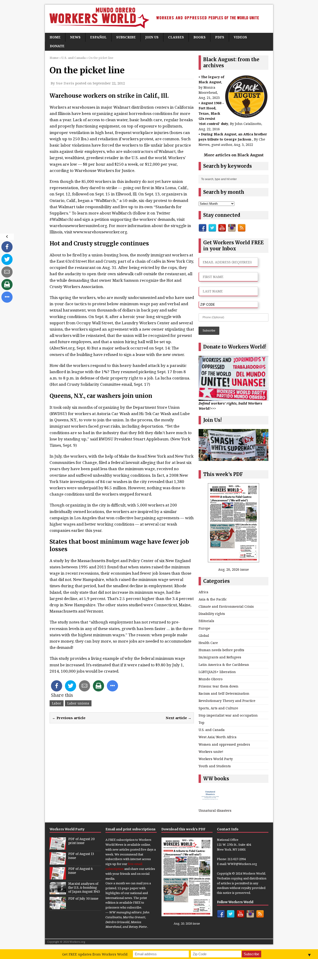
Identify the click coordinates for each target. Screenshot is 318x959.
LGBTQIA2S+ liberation (217, 672)
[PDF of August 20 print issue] (58, 847)
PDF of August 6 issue (80, 871)
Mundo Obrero (211, 679)
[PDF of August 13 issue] (58, 862)
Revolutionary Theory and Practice (227, 700)
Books (199, 37)
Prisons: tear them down (218, 686)
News (75, 37)
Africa (203, 592)
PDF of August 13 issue (81, 856)
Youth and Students (215, 766)
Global (204, 635)
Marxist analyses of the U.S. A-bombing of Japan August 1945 (84, 888)
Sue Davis (65, 83)
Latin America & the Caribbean (224, 664)
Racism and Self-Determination (224, 693)
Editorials (206, 621)
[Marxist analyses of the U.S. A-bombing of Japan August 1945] (58, 892)
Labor (56, 703)
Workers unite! (211, 751)
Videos (240, 37)
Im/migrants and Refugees (220, 657)
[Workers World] (159, 19)
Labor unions (78, 703)
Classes (176, 37)
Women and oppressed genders (224, 744)
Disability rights (212, 613)
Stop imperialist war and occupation (228, 715)
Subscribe (126, 37)
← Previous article (68, 717)
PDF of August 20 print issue (81, 841)
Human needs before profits (221, 650)
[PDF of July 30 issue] (58, 907)
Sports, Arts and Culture (218, 708)
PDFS (219, 37)
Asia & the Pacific (213, 599)
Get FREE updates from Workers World (95, 954)
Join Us (152, 37)
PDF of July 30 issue (83, 899)
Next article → (178, 717)
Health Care (208, 642)
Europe (204, 628)
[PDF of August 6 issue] (58, 877)
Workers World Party (216, 759)
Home (55, 37)
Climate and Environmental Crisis (226, 606)
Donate (57, 46)
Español (98, 37)
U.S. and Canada (212, 730)
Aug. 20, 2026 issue (233, 569)
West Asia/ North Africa (218, 737)
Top (201, 722)
